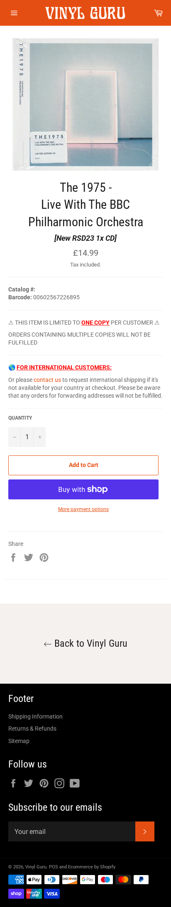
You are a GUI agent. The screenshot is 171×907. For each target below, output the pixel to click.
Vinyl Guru (35, 867)
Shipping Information (35, 716)
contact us (47, 379)
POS (53, 867)
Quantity (20, 418)
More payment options (83, 509)
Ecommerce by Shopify (91, 867)
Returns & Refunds (32, 728)
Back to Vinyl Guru (89, 643)
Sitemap (18, 741)
